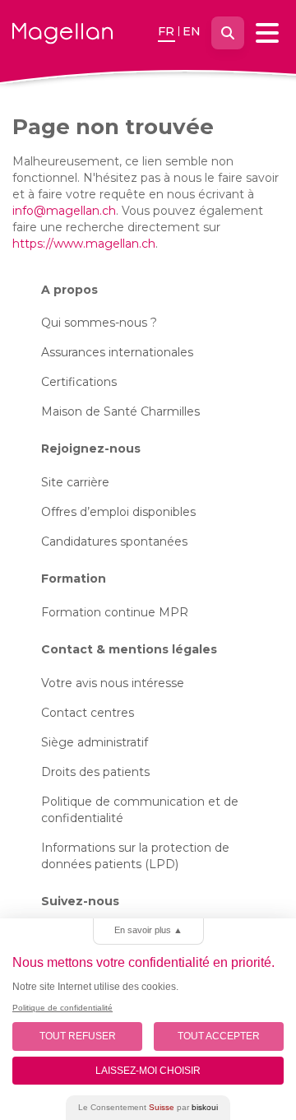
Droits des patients (95, 771)
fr (166, 31)
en (192, 31)
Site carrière (75, 482)
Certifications (79, 381)
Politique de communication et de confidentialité (139, 809)
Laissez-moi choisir (148, 1070)
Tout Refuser (77, 1036)
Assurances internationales (117, 352)
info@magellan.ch (64, 210)
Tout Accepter (219, 1036)
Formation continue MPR (114, 612)
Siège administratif (94, 742)
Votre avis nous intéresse (112, 683)
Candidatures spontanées (114, 541)
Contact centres (87, 712)
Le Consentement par (148, 1107)
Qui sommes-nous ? (99, 322)
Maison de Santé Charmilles (120, 411)
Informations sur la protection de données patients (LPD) (135, 855)
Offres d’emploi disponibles (118, 511)
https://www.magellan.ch (83, 243)
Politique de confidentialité (62, 1007)
